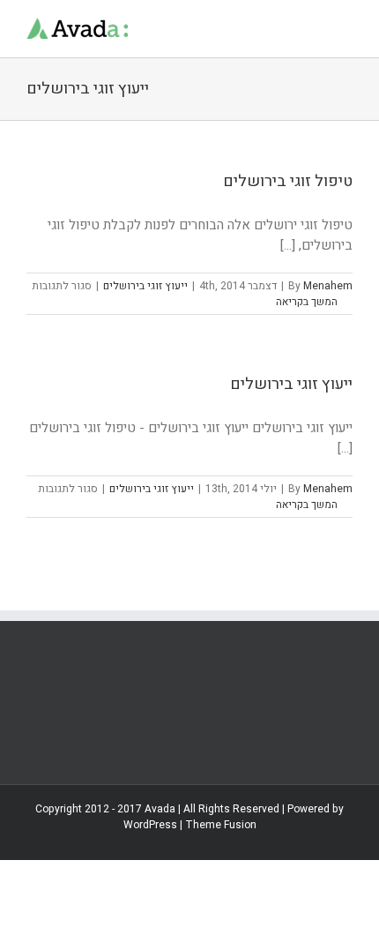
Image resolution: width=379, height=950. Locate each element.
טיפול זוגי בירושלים (288, 181)
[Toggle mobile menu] (345, 27)
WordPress (150, 825)
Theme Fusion (220, 825)
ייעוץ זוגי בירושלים (145, 286)
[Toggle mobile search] (314, 27)
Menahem (328, 286)
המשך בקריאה (308, 302)
